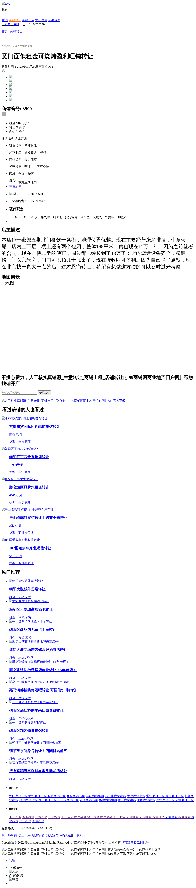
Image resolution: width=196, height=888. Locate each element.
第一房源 (93, 817)
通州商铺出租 (155, 796)
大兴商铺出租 (136, 796)
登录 (8, 24)
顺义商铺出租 (174, 796)
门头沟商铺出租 (68, 800)
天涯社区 (132, 817)
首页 (5, 31)
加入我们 (52, 835)
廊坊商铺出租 (165, 800)
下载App (79, 835)
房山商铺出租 (47, 800)
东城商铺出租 (56, 796)
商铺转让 (15, 20)
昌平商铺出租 (28, 800)
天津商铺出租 (184, 800)
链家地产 (158, 817)
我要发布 (54, 20)
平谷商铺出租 (146, 800)
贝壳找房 (54, 817)
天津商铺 (38, 821)
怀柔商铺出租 (108, 800)
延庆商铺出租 (89, 800)
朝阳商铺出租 (18, 796)
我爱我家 (184, 817)
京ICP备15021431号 (136, 842)
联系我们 (38, 835)
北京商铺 (25, 821)
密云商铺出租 (127, 800)
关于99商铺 (9, 835)
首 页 (5, 20)
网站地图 (66, 835)
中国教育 (80, 817)
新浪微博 (28, 817)
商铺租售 (28, 20)
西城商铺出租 (76, 796)
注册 (16, 24)
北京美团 (67, 817)
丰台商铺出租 (95, 796)
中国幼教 (106, 817)
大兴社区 (145, 817)
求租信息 (41, 20)
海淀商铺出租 (37, 796)
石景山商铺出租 (115, 796)
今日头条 (15, 817)
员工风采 (24, 835)
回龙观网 (171, 817)
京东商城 (41, 817)
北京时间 (119, 817)
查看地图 (15, 186)
